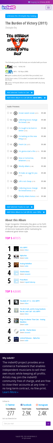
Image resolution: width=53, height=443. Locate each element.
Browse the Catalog (22, 16)
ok (48, 423)
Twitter (11, 404)
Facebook (27, 404)
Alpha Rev (23, 256)
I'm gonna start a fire (27, 151)
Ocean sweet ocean (27, 113)
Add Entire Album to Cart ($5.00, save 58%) (24, 212)
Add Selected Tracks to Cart (18, 92)
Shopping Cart (34, 2)
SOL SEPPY (23, 247)
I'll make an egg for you (28, 173)
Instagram (43, 404)
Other (27, 250)
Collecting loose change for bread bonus (28, 189)
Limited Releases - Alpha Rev (30, 338)
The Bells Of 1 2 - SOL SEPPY (30, 301)
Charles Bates (24, 272)
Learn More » (10, 392)
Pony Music (24, 280)
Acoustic (27, 274)
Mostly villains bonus (27, 196)
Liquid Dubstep (30, 282)
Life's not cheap (25, 181)
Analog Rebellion (26, 264)
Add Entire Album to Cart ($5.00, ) (25, 97)
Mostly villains (24, 166)
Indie (26, 258)
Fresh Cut (22, 144)
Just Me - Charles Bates (28, 330)
